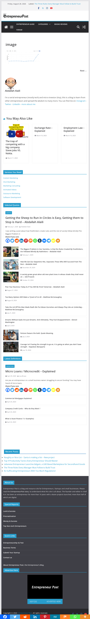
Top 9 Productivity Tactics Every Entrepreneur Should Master (31, 461)
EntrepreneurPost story (19, 491)
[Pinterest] (26, 241)
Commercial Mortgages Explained (18, 398)
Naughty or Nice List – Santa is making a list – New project (29, 457)
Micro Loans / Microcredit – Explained (30, 371)
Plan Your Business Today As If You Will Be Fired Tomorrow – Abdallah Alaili (35, 287)
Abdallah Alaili (25, 227)
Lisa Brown (22, 376)
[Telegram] (49, 241)
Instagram (81, 101)
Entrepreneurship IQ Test (13, 543)
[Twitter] (12, 241)
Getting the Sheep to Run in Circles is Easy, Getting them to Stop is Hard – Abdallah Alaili (44, 220)
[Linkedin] (21, 241)
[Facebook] (8, 241)
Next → (83, 70)
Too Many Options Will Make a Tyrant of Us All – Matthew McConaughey (33, 297)
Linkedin (16, 104)
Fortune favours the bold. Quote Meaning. (36, 333)
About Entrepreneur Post (13, 565)
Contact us (7, 557)
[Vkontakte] (44, 241)
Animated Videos (10, 190)
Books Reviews (60, 24)
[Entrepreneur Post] (6, 27)
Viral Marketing (9, 182)
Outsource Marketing (11, 193)
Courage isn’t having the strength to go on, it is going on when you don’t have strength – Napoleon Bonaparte (50, 345)
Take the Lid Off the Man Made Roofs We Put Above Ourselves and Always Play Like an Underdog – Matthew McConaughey (44, 308)
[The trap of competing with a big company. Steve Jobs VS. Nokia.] (16, 125)
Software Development (12, 197)
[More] (58, 241)
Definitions (10, 366)
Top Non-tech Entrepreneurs (14, 526)
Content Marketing (10, 178)
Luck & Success (9, 511)
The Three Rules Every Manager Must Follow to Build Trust (58, 4)
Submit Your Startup (11, 552)
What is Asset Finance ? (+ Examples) (19, 419)
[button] (49, 24)
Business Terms (9, 548)
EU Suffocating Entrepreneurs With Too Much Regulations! (30, 471)
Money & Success (10, 521)
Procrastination (9, 516)
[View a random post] (84, 27)
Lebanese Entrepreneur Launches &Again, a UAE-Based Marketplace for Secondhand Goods (44, 464)
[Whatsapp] (35, 241)
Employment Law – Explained (74, 129)
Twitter (8, 104)
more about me (28, 104)
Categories (43, 24)
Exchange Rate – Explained (43, 129)
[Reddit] (17, 241)
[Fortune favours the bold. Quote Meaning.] (11, 335)
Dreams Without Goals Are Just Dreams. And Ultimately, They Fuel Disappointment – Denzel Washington (41, 321)
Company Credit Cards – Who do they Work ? (22, 408)
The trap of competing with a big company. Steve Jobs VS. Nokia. (15, 147)
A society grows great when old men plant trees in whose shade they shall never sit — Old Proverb (52, 275)
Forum (19, 30)
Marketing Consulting (11, 186)
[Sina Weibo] (53, 241)
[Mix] (30, 241)
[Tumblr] (40, 241)
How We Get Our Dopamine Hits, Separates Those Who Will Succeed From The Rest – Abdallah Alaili (51, 263)
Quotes (8, 213)
